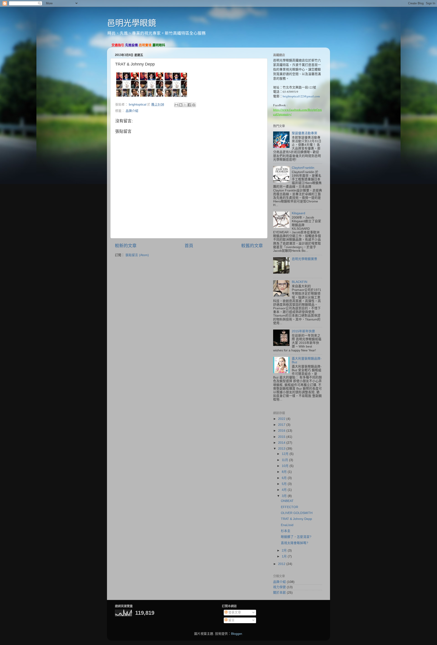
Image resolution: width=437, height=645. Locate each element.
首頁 (189, 245)
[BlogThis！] (180, 105)
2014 (282, 442)
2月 (285, 550)
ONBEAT (287, 501)
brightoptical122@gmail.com (301, 96)
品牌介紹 (132, 111)
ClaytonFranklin (303, 167)
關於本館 (279, 592)
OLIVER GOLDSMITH (297, 513)
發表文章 (234, 612)
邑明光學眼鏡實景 (304, 259)
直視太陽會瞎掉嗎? (294, 543)
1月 (285, 556)
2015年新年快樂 (303, 331)
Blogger (236, 633)
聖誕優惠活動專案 (304, 133)
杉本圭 (285, 531)
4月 (285, 489)
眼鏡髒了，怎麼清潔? (296, 537)
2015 (282, 436)
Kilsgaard (298, 213)
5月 (285, 484)
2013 (282, 448)
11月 (285, 460)
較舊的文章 (252, 245)
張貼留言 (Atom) (137, 255)
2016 (282, 430)
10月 (286, 466)
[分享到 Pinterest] (193, 105)
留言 (231, 620)
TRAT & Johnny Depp (296, 519)
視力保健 (279, 587)
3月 (285, 496)
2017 (282, 424)
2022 (282, 419)
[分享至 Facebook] (189, 105)
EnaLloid (287, 525)
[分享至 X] (185, 105)
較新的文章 (126, 245)
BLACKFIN (299, 282)
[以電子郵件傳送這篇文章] (176, 105)
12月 (286, 454)
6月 (285, 478)
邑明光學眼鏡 (131, 23)
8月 (285, 472)
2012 (282, 564)
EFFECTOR (289, 507)
